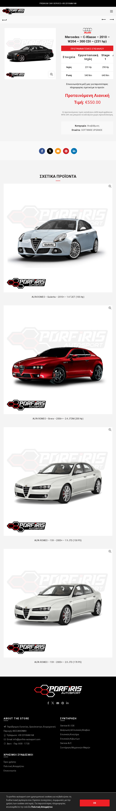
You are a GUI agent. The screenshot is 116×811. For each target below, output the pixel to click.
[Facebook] (42, 151)
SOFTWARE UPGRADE (91, 130)
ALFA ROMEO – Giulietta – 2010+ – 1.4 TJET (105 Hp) (58, 297)
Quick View (110, 186)
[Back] (4, 20)
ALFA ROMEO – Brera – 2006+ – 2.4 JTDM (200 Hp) (58, 418)
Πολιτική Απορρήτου (14, 766)
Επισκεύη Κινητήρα (69, 734)
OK (94, 803)
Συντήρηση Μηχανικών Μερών (75, 747)
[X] (50, 151)
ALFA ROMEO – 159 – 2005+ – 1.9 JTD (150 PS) (58, 540)
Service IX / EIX (67, 725)
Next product (111, 20)
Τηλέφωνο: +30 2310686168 (20, 735)
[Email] (58, 151)
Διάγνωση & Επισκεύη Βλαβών (75, 730)
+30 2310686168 (68, 3)
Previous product (104, 20)
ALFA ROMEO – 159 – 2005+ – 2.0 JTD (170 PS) (58, 662)
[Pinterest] (66, 151)
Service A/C (66, 743)
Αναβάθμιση (93, 126)
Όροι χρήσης (10, 762)
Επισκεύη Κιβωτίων (70, 739)
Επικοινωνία (10, 770)
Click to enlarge (51, 74)
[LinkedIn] (74, 151)
